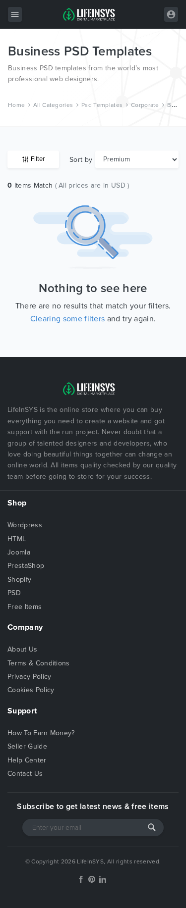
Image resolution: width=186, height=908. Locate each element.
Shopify (19, 579)
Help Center (27, 760)
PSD (14, 593)
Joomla (18, 552)
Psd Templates (102, 104)
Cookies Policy (30, 690)
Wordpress (24, 525)
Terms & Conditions (38, 663)
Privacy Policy (29, 676)
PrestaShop (25, 565)
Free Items (24, 607)
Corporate (145, 104)
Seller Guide (27, 746)
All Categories (53, 104)
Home (16, 104)
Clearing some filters (67, 319)
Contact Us (25, 773)
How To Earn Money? (41, 733)
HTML (16, 539)
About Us (22, 649)
